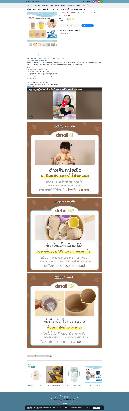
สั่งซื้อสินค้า (70, 26)
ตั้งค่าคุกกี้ (89, 408)
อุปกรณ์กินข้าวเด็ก (69, 30)
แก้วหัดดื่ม (77, 30)
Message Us (88, 26)
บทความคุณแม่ (71, 5)
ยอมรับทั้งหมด (96, 408)
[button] (84, 5)
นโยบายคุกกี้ (38, 408)
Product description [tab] (33, 55)
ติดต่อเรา (57, 5)
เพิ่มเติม (78, 5)
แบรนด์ (51, 5)
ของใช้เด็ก (37, 5)
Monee (66, 33)
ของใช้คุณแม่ (44, 5)
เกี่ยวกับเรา (63, 5)
